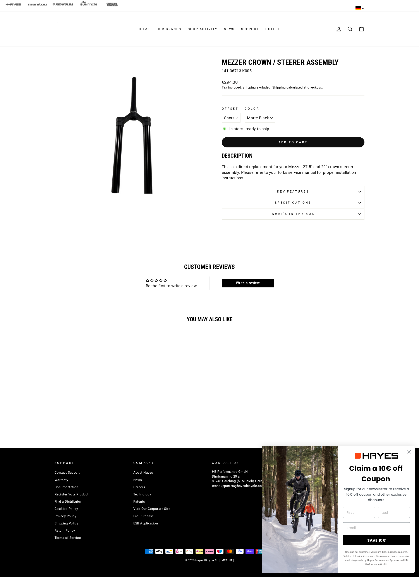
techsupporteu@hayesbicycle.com (238, 486)
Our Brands (169, 29)
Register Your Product (71, 494)
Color (252, 109)
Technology (142, 494)
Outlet (272, 29)
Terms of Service (68, 538)
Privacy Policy (65, 516)
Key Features (293, 191)
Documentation (66, 487)
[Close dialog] (409, 452)
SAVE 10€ (376, 540)
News (229, 29)
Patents (139, 502)
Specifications (293, 203)
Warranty (61, 480)
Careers (139, 487)
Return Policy (65, 531)
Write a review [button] (248, 283)
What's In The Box (293, 214)
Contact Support (67, 473)
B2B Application (145, 523)
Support (250, 29)
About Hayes (143, 473)
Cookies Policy (66, 509)
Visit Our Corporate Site (151, 509)
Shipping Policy (66, 523)
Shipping (279, 87)
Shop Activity (202, 29)
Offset (230, 109)
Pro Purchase (143, 516)
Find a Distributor (68, 502)
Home (144, 29)
